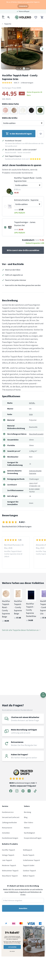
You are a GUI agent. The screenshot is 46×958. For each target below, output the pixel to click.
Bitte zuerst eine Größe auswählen (23, 250)
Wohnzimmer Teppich (10, 870)
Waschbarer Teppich (10, 876)
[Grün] (40, 110)
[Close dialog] (43, 928)
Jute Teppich (7, 860)
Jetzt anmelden (12, 947)
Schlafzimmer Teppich (31, 860)
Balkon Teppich (28, 876)
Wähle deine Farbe (10, 104)
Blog (25, 817)
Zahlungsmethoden (9, 822)
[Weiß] (23, 110)
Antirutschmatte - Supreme (26, 200)
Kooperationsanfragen (32, 838)
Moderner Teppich (9, 865)
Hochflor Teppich (8, 850)
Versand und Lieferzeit (10, 817)
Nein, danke (12, 951)
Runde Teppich (28, 855)
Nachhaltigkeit (29, 833)
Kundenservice (8, 812)
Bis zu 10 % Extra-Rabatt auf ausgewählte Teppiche (23, 2)
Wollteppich (27, 850)
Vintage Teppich (8, 855)
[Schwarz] (31, 110)
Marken (27, 827)
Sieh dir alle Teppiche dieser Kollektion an (20, 630)
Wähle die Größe (9, 118)
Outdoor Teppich (29, 870)
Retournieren (7, 827)
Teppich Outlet (28, 865)
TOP (43, 696)
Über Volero (28, 822)
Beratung (27, 812)
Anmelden (6, 833)
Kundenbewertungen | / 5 (23, 783)
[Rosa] (5, 110)
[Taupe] (14, 110)
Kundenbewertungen (10, 838)
